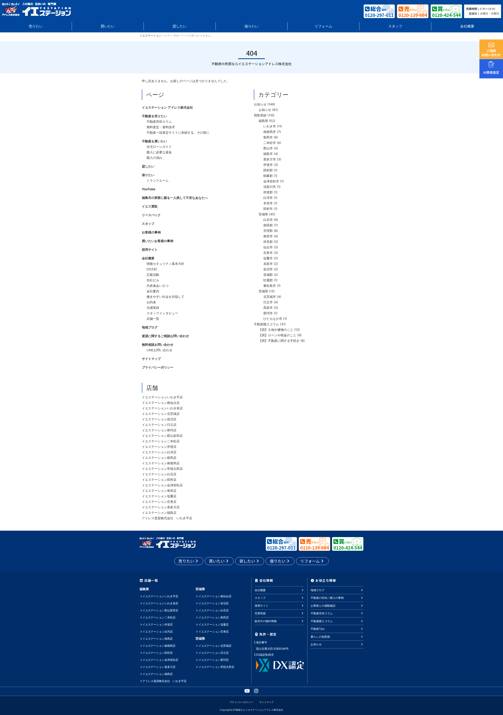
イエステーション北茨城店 (161, 414)
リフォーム (323, 26)
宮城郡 (268, 275)
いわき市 (269, 126)
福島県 (263, 121)
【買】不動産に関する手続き (279, 341)
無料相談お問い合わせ (157, 345)
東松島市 (269, 286)
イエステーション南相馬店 (161, 463)
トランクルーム (158, 180)
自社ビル (153, 280)
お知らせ (260, 104)
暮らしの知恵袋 (320, 636)
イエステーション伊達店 (159, 447)
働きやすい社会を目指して (165, 297)
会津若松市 (271, 181)
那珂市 (268, 313)
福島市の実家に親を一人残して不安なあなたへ (175, 198)
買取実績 (260, 115)
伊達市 (268, 165)
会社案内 (153, 291)
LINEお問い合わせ (159, 350)
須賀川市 (269, 187)
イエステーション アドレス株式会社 (167, 107)
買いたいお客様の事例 (157, 241)
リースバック (151, 215)
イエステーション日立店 (159, 425)
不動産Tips (317, 628)
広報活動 (153, 275)
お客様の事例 (151, 232)
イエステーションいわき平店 (162, 397)
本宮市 (268, 203)
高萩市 (268, 308)
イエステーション (151, 35)
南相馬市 (269, 132)
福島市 (268, 154)
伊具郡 (268, 242)
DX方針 (152, 269)
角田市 (268, 236)
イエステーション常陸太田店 (162, 469)
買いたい (108, 26)
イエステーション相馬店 (159, 458)
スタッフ (395, 26)
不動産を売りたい (154, 116)
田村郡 (268, 170)
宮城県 (263, 214)
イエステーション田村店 (159, 480)
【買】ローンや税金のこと (277, 335)
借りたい (251, 26)
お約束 (151, 302)
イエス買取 (150, 206)
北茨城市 (269, 297)
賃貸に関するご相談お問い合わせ (165, 336)
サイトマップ (151, 359)
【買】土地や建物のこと (276, 330)
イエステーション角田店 (159, 491)
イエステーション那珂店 (159, 430)
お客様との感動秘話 (323, 605)
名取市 (268, 264)
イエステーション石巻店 (159, 502)
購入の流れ (154, 158)
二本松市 (269, 143)
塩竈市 (268, 258)
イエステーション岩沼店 (159, 419)
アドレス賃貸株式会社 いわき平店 (167, 518)
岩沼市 (268, 269)
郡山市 (268, 148)
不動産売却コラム (159, 121)
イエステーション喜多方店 (161, 507)
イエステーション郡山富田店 (162, 436)
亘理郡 (268, 231)
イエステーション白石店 (159, 474)
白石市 (268, 220)
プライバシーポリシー (157, 367)
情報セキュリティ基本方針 (165, 264)
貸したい (180, 26)
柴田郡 (268, 225)
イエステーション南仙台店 (161, 403)
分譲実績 (153, 308)
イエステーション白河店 (159, 452)
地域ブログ (150, 327)
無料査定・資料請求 (161, 127)
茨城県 (263, 291)
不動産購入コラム (266, 324)
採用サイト (150, 249)
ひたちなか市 (272, 319)
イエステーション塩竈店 (159, 496)
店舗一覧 (153, 319)
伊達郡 (268, 192)
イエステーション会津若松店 (162, 485)
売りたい (36, 26)
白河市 (268, 198)
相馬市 (268, 137)
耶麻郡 (268, 176)
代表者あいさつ (158, 286)
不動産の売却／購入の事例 (327, 597)
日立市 (268, 302)
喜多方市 (269, 159)
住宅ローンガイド (159, 147)
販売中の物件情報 (266, 621)
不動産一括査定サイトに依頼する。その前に (178, 132)
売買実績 (260, 613)
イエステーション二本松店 (161, 441)
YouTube (148, 189)
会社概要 (467, 26)
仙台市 (268, 247)
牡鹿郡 (268, 280)
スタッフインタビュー (162, 313)
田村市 (268, 209)
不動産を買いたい (154, 141)
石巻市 (268, 253)
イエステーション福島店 (159, 513)
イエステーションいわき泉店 (162, 408)
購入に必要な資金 (159, 152)
